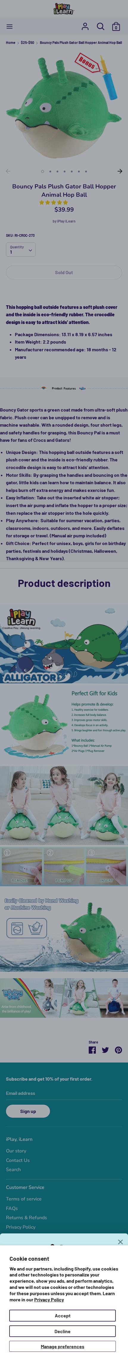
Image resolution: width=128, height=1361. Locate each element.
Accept (63, 1315)
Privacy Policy (49, 1299)
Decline (62, 1331)
